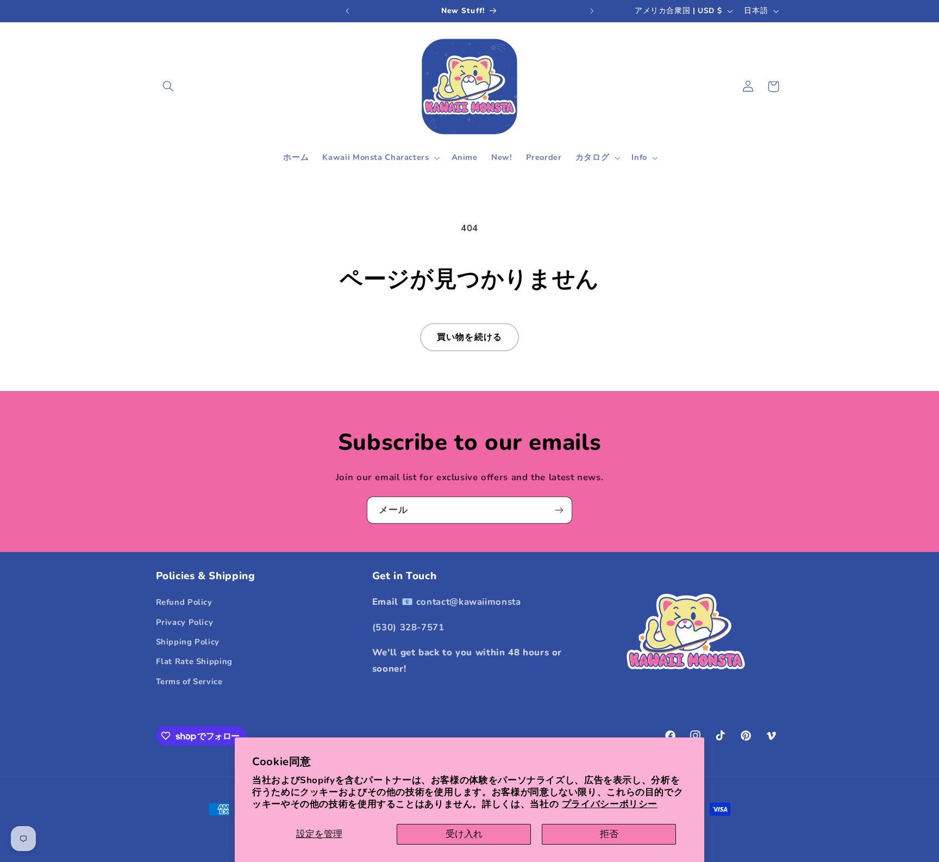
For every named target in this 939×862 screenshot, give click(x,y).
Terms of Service (189, 681)
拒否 (609, 834)
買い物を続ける (469, 337)
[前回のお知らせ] (347, 11)
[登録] (559, 510)
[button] (168, 86)
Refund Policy (184, 602)
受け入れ (464, 834)
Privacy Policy (185, 622)
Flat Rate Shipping (194, 661)
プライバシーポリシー (610, 804)
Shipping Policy (188, 641)
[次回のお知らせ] (592, 11)
